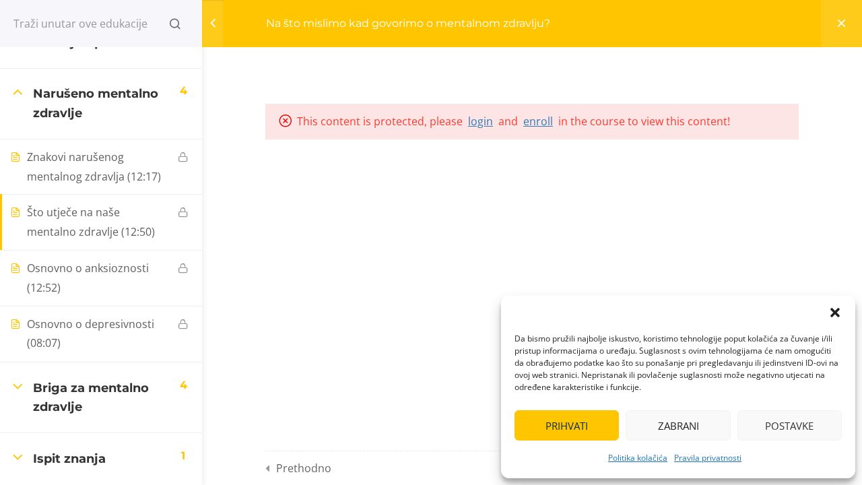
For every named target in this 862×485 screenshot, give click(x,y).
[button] (835, 312)
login (480, 121)
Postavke (789, 425)
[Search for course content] (175, 23)
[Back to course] (841, 23)
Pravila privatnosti (707, 457)
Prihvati (566, 425)
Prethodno (303, 468)
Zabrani (678, 425)
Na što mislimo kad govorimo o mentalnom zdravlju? (408, 23)
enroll (538, 121)
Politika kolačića (637, 457)
